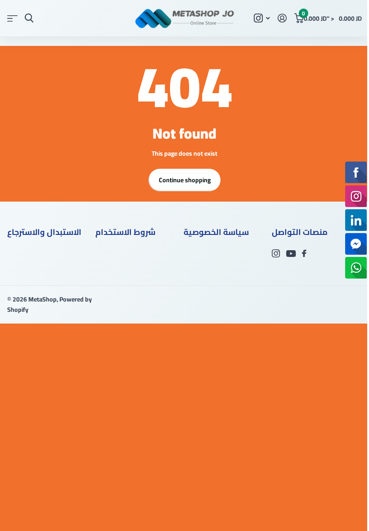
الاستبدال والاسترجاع (44, 232)
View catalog (12, 18)
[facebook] (304, 253)
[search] (29, 18)
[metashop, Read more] (261, 18)
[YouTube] (291, 253)
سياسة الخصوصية (216, 232)
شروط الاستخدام (125, 232)
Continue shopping (185, 180)
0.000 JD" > (331, 16)
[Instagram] (276, 253)
